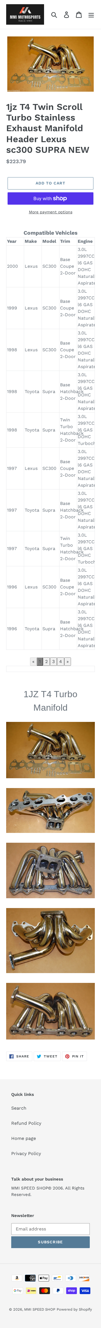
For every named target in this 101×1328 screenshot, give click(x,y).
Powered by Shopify (74, 1309)
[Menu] (91, 14)
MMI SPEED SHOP (39, 1309)
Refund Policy (26, 1123)
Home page (23, 1138)
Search (18, 1108)
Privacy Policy (26, 1153)
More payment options (50, 212)
